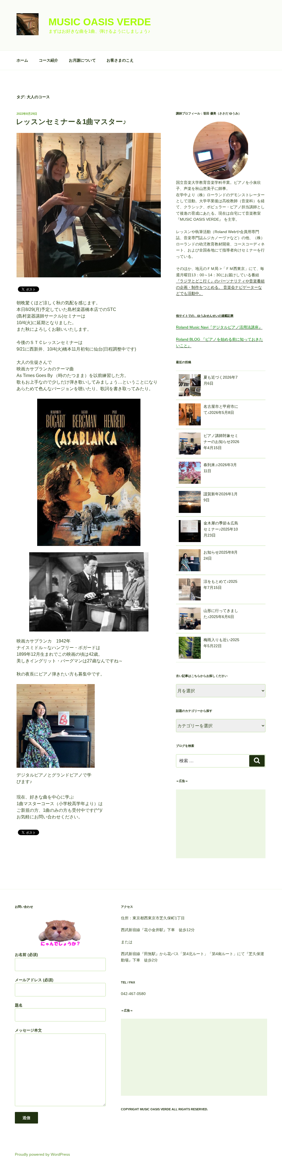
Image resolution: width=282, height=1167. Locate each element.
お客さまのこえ (120, 60)
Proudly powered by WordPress (42, 1154)
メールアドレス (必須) (34, 980)
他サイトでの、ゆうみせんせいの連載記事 (205, 315)
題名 (19, 1005)
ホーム (22, 60)
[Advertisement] (220, 823)
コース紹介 (48, 60)
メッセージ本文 (28, 1030)
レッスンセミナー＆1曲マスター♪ (71, 121)
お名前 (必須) (26, 954)
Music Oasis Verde (99, 22)
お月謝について (82, 60)
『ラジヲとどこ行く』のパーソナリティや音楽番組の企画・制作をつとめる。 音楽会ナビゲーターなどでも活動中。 (220, 287)
